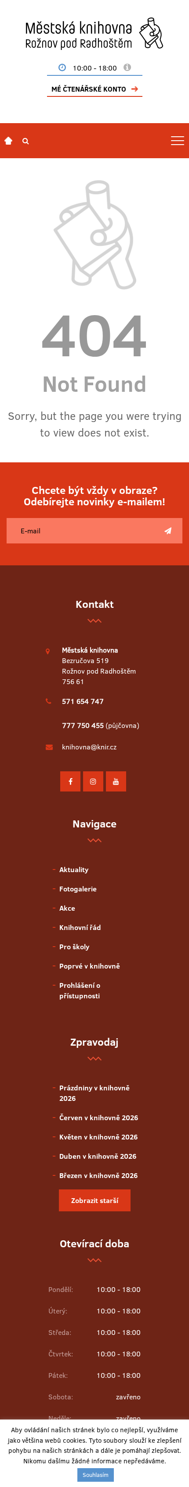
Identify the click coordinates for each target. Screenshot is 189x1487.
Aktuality (73, 869)
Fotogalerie (78, 889)
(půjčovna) (100, 725)
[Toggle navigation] (178, 141)
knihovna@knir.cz (89, 747)
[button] (25, 141)
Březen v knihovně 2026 (98, 1175)
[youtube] (116, 781)
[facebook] (70, 781)
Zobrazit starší (94, 1200)
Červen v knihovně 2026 (98, 1117)
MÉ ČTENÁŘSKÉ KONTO (88, 89)
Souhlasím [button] (96, 1475)
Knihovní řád (80, 927)
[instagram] (93, 781)
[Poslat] (167, 530)
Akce (67, 908)
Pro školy (74, 946)
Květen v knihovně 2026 (98, 1137)
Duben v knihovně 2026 (97, 1156)
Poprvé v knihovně (89, 966)
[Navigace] (8, 141)
